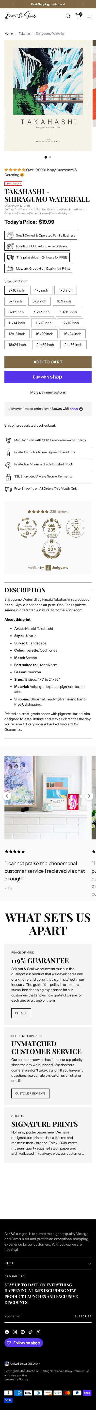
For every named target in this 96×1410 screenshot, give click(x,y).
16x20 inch (44, 334)
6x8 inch (39, 301)
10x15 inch (68, 312)
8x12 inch (16, 312)
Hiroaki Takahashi (38, 209)
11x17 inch (43, 323)
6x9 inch (64, 301)
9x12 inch (42, 312)
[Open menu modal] (89, 16)
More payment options (48, 392)
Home (8, 33)
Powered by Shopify (16, 1379)
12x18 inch (17, 334)
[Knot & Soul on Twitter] (39, 1333)
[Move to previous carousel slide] (7, 796)
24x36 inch (73, 344)
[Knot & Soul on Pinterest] (23, 1333)
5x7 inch (15, 301)
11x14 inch (17, 323)
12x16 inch (70, 323)
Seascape (23, 213)
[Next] (83, 4)
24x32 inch (45, 344)
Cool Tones (21, 209)
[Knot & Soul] (20, 15)
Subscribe (83, 1316)
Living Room (69, 209)
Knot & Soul (34, 1371)
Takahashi (55, 213)
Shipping (11, 425)
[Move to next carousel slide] (89, 796)
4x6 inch (66, 290)
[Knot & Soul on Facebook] (7, 1333)
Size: (16, 281)
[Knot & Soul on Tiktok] (31, 1333)
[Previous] (13, 4)
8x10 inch (16, 290)
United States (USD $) (24, 1363)
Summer (44, 213)
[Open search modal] (68, 16)
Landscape (55, 209)
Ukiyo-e (66, 213)
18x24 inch (17, 344)
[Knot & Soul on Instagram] (15, 1333)
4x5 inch (41, 290)
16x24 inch (72, 334)
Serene (34, 213)
